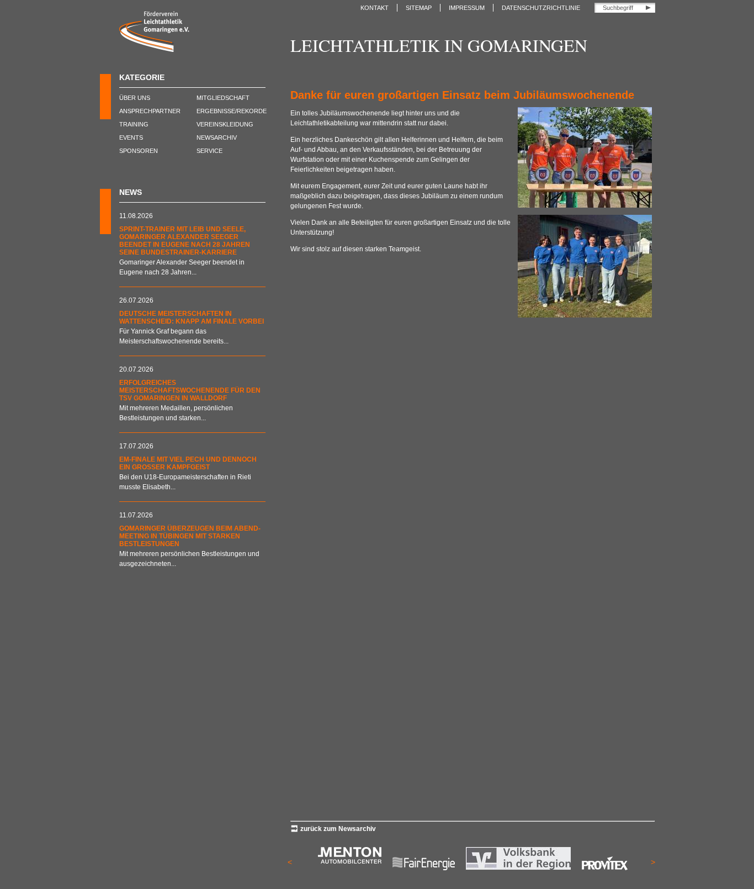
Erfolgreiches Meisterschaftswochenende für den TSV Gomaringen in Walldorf (190, 390)
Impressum (467, 7)
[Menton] (349, 861)
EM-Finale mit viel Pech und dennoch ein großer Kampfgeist (188, 463)
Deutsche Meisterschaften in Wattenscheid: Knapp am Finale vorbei (191, 317)
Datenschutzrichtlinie (541, 7)
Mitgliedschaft (223, 97)
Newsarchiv (217, 137)
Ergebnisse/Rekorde (232, 111)
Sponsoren (138, 150)
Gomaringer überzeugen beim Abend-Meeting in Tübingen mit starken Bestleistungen (190, 536)
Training (133, 124)
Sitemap (419, 7)
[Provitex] (605, 878)
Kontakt (374, 7)
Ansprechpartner (149, 111)
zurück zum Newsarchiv (338, 829)
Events (131, 137)
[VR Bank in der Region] (518, 867)
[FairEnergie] (423, 878)
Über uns (134, 97)
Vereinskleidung (225, 124)
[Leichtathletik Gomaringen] (154, 50)
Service (209, 150)
